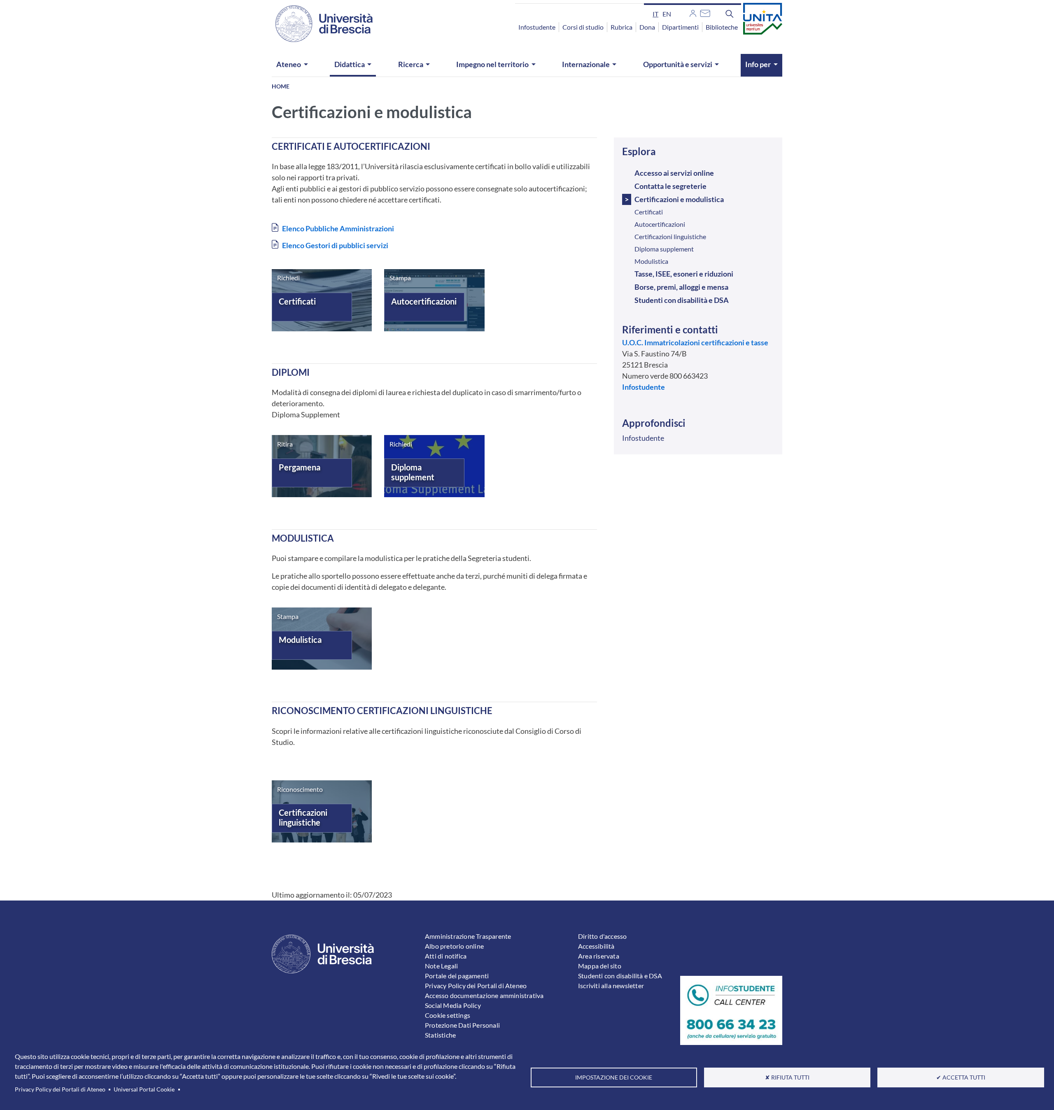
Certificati (297, 301)
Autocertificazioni (424, 301)
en (666, 14)
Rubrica (621, 27)
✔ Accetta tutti (960, 1077)
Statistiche (440, 1035)
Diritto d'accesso (602, 936)
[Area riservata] (693, 12)
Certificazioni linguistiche (303, 817)
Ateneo (288, 64)
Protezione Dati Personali (462, 1025)
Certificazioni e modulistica (679, 199)
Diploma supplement (412, 472)
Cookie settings (447, 1015)
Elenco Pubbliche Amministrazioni (338, 228)
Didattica (349, 64)
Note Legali (441, 966)
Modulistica (300, 640)
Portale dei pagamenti (457, 976)
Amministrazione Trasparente (468, 936)
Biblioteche (722, 27)
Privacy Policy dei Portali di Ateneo (60, 1089)
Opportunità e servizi (677, 64)
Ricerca (410, 64)
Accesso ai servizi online (674, 172)
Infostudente (536, 27)
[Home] (319, 23)
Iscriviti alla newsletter (611, 985)
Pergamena (299, 467)
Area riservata (598, 956)
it (655, 14)
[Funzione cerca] (729, 13)
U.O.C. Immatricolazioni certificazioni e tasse (695, 342)
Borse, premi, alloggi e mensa (681, 286)
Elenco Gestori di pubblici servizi (335, 245)
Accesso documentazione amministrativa (484, 995)
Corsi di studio (583, 27)
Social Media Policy (453, 1005)
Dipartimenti (680, 27)
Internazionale (586, 64)
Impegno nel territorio (492, 64)
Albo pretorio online (454, 946)
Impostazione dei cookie (613, 1077)
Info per (758, 64)
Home (280, 86)
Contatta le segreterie (670, 186)
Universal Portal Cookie (144, 1089)
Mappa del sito (599, 966)
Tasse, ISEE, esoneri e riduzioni (683, 273)
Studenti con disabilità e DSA (681, 300)
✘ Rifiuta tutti (787, 1077)
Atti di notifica (445, 956)
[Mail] (705, 12)
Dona (647, 27)
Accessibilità (596, 946)
